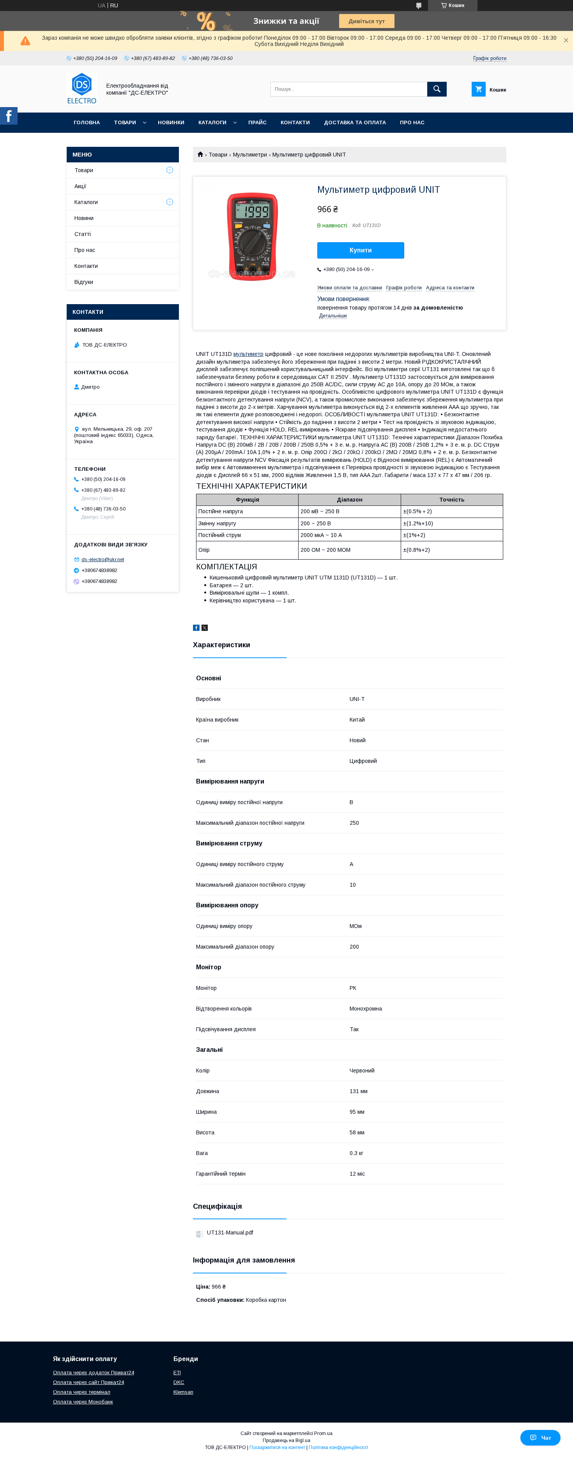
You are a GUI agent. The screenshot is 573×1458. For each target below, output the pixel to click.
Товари (125, 122)
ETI (177, 1372)
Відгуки (83, 282)
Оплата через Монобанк (83, 1402)
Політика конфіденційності (338, 1447)
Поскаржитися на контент (277, 1447)
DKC (178, 1382)
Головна (87, 122)
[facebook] (196, 629)
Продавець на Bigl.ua (286, 1440)
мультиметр (248, 354)
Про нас (412, 122)
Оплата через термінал (81, 1392)
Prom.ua (323, 1433)
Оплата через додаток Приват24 (93, 1372)
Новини (84, 218)
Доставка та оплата (355, 122)
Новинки (171, 122)
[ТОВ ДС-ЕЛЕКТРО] (82, 102)
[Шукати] (437, 89)
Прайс (257, 122)
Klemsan (183, 1392)
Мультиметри (250, 154)
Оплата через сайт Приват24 (88, 1382)
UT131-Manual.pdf (230, 1232)
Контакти (295, 122)
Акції (80, 186)
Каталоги (212, 122)
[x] (205, 629)
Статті (82, 234)
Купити (361, 250)
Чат (546, 1438)
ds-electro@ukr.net (102, 559)
